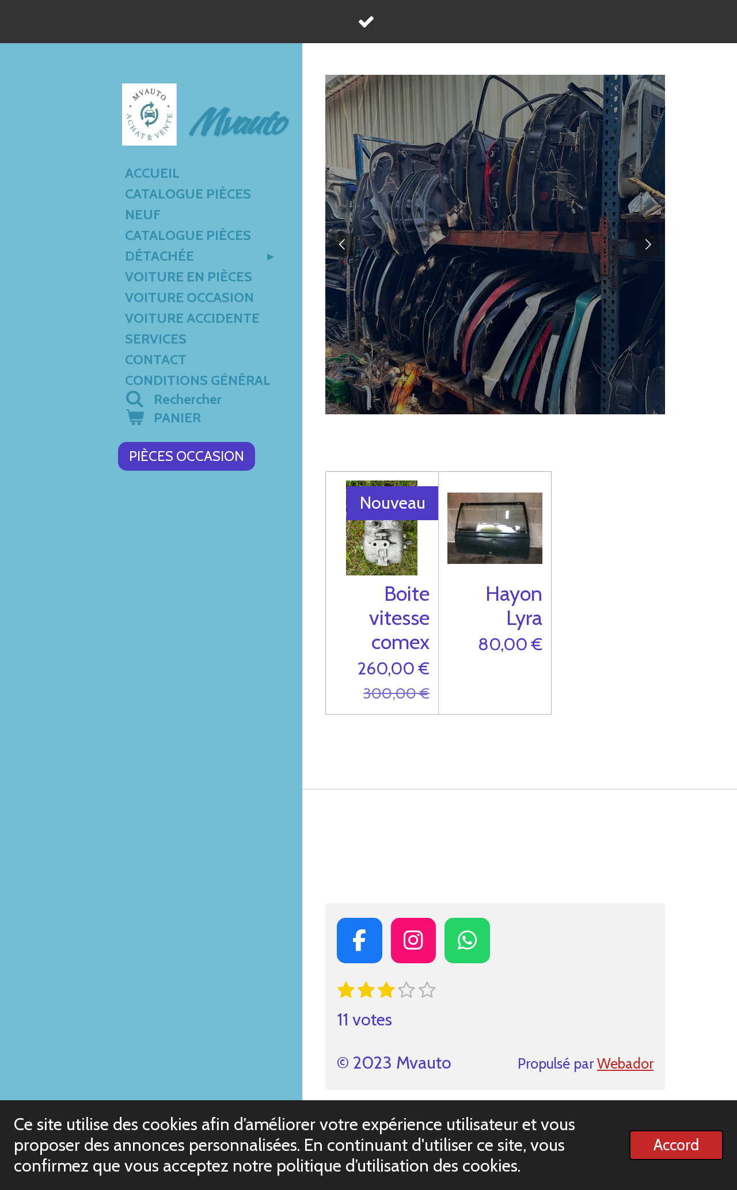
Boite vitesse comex (399, 617)
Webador (625, 1063)
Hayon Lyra (513, 605)
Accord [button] (676, 1144)
